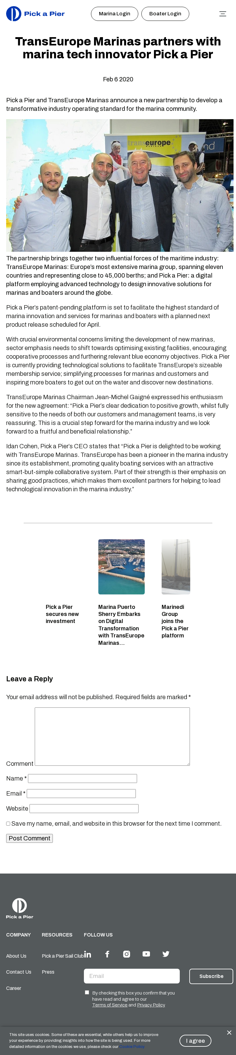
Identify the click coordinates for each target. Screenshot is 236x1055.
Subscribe (211, 976)
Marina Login (114, 14)
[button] (118, 275)
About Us (16, 956)
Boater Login (165, 14)
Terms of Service (110, 1004)
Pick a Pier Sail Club (63, 956)
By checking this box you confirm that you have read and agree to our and (133, 999)
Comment (19, 763)
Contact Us (18, 972)
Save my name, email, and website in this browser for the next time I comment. (116, 823)
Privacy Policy (151, 1004)
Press (48, 972)
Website (17, 808)
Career (13, 988)
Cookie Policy (131, 1047)
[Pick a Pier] (35, 13)
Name (16, 778)
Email (16, 793)
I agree (195, 1040)
